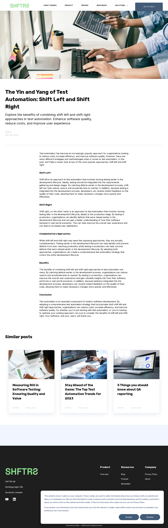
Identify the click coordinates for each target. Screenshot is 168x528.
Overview (104, 474)
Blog (123, 474)
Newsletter (125, 484)
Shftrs (8, 132)
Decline (150, 517)
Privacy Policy (151, 474)
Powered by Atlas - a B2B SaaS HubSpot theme (84, 525)
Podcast (124, 479)
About (147, 479)
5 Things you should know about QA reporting (132, 389)
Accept (129, 517)
